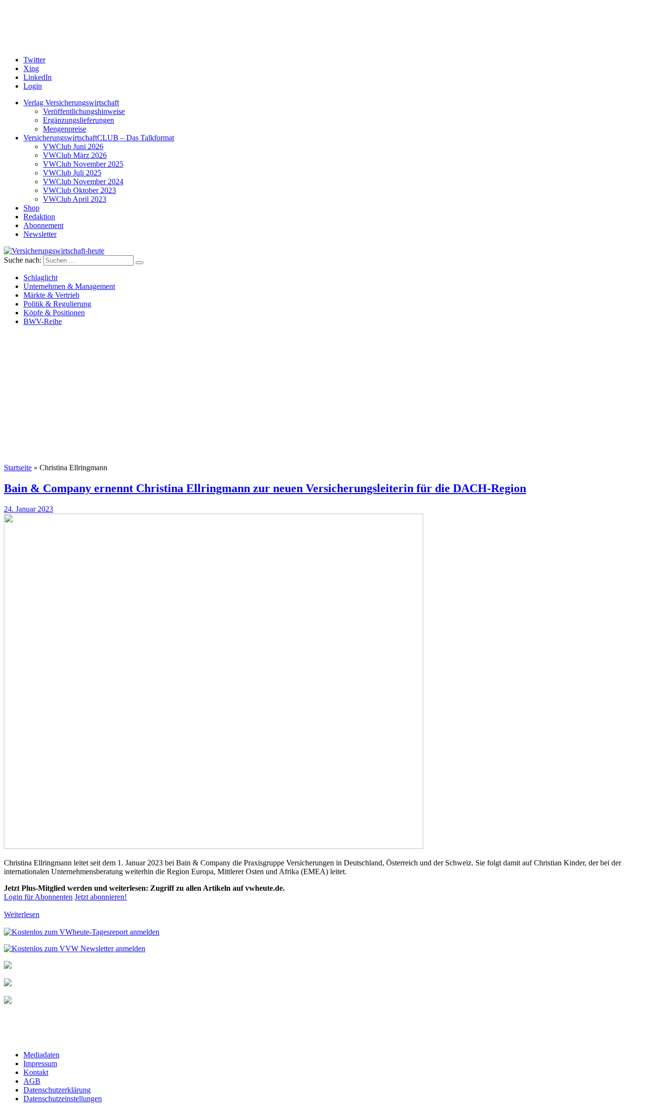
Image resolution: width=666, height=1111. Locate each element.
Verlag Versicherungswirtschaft (71, 102)
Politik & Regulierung (57, 304)
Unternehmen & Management (69, 286)
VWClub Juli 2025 (72, 173)
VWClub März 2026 (75, 155)
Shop (31, 208)
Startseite (18, 467)
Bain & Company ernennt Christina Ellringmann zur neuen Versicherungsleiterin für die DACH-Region (265, 488)
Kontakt (35, 1072)
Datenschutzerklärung (57, 1090)
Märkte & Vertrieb (51, 295)
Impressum (40, 1063)
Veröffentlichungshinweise (84, 111)
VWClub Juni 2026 (73, 146)
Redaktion (39, 216)
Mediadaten (41, 1055)
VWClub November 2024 (83, 181)
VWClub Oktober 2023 (79, 190)
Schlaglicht (40, 277)
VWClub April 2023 (74, 199)
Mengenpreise (64, 129)
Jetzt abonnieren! (101, 897)
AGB (31, 1081)
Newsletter (40, 234)
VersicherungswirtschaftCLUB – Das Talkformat (98, 138)
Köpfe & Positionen (54, 312)
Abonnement (43, 225)
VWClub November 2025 (83, 164)
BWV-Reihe (42, 321)
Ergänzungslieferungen (78, 120)
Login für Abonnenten (38, 897)
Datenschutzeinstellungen (62, 1098)
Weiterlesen (21, 914)
